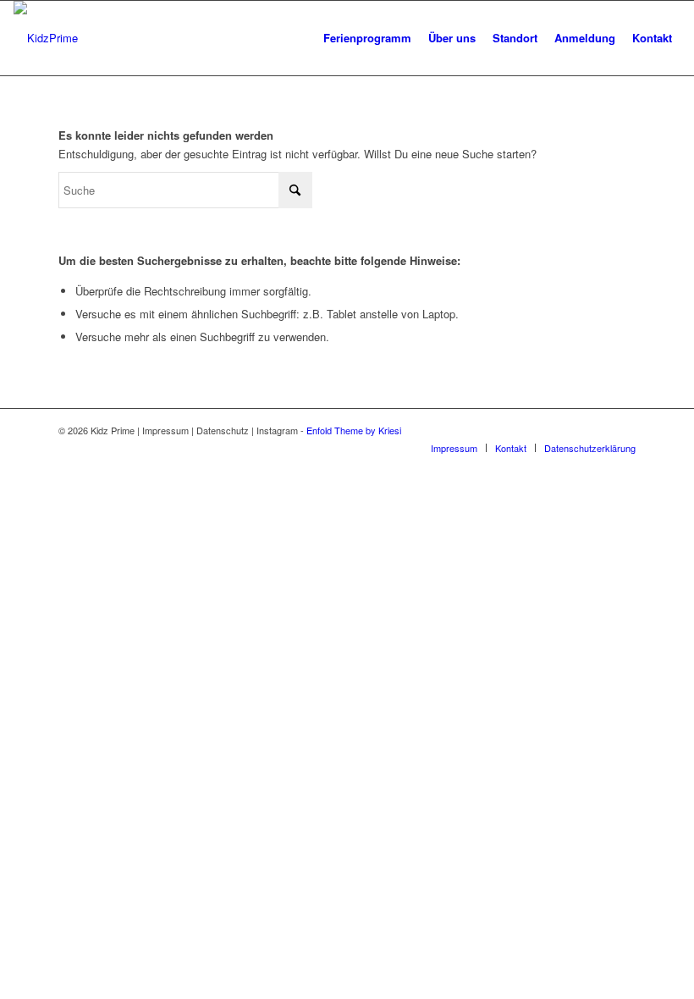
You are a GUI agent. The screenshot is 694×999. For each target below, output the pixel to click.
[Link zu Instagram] (623, 430)
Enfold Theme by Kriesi (353, 430)
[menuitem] (367, 38)
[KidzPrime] (46, 38)
